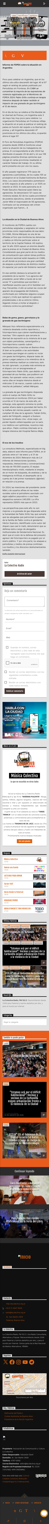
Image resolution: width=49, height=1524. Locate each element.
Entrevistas (27, 943)
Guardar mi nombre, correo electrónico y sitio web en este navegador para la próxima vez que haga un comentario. (27, 647)
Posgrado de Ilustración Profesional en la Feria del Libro (24, 1220)
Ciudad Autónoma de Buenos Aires (18, 1416)
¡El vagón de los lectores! (24, 932)
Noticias (33, 16)
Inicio (7, 1503)
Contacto (37, 1503)
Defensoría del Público (13, 1413)
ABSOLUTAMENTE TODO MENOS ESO (17, 908)
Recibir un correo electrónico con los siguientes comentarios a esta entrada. (26, 672)
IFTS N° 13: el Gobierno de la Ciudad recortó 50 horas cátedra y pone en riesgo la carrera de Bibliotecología (24, 976)
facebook (7, 1267)
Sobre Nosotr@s (22, 1503)
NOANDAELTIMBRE (11, 900)
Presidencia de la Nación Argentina (18, 1419)
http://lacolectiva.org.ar (15, 1304)
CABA (14, 16)
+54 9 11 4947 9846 (13, 1308)
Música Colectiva (11, 859)
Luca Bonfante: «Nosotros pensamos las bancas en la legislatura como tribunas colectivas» (24, 1187)
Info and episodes (24, 841)
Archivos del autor (24, 574)
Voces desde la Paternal (13, 892)
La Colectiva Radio (27, 35)
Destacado (23, 16)
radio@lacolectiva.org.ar (15, 1312)
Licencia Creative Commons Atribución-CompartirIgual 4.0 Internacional (16, 1479)
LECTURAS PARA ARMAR (13, 875)
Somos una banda (11, 867)
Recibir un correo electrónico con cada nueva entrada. (25, 682)
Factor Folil (8, 884)
